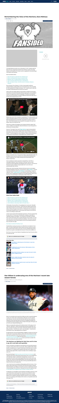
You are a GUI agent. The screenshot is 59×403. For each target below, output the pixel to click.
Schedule (17, 1)
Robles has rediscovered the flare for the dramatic (24, 354)
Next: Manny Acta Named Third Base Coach (14, 223)
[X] (53, 1)
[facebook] (51, 1)
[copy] (12, 21)
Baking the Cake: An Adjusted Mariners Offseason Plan (18, 79)
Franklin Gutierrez (16, 172)
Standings (22, 1)
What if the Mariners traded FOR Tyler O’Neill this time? (18, 76)
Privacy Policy (31, 396)
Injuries (29, 1)
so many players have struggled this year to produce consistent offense (19, 369)
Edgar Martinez (23, 129)
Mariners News (11, 268)
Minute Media (7, 400)
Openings (18, 394)
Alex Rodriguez (22, 170)
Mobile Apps (50, 394)
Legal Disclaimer (9, 397)
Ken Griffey (30, 169)
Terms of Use (40, 396)
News (10, 1)
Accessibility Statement (20, 397)
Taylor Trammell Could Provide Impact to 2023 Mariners (18, 80)
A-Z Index (30, 397)
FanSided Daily (9, 396)
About (7, 394)
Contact (30, 394)
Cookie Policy (50, 396)
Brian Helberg (8, 18)
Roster (25, 1)
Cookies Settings (41, 397)
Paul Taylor (8, 281)
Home (7, 268)
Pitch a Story (18, 396)
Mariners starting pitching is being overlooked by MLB (17, 78)
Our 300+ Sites (40, 394)
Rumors (13, 1)
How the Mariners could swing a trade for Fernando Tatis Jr (18, 202)
